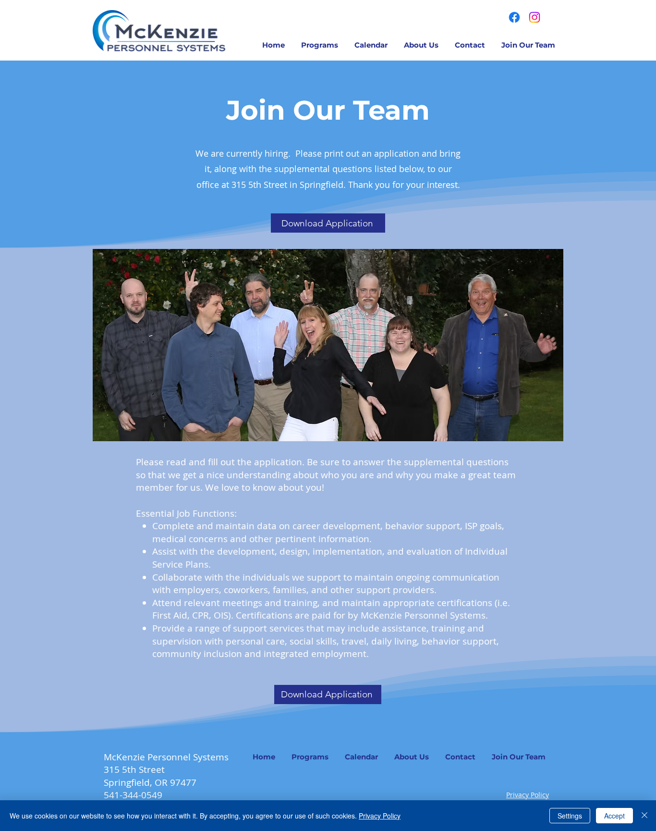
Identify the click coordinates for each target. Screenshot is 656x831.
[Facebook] (514, 17)
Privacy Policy (527, 794)
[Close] (644, 815)
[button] (319, 45)
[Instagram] (534, 17)
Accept (614, 815)
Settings (570, 815)
